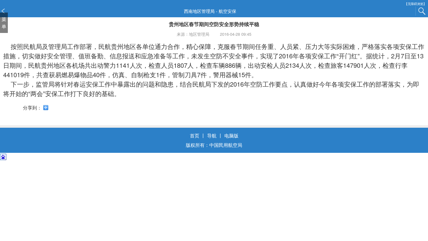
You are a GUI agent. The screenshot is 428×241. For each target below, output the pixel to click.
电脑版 (231, 135)
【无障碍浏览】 (415, 4)
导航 (212, 135)
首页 (194, 135)
